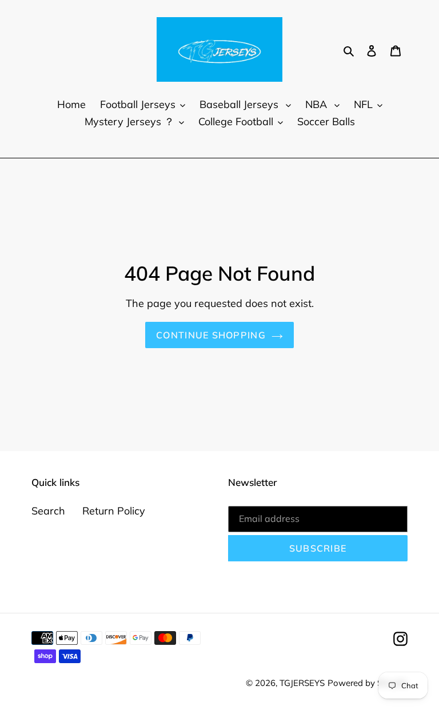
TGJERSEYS (302, 682)
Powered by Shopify (368, 682)
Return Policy (113, 510)
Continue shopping (211, 335)
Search (48, 510)
